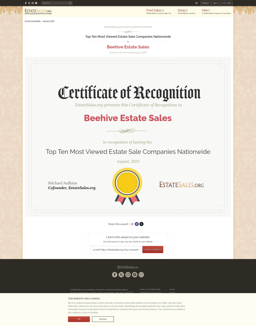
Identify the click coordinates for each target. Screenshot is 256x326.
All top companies (33, 21)
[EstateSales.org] (38, 11)
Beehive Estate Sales (128, 46)
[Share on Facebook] (137, 224)
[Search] (70, 3)
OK (78, 319)
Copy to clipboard (153, 249)
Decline (103, 319)
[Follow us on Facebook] (26, 3)
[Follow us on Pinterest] (36, 3)
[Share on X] (141, 224)
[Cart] (196, 3)
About (172, 289)
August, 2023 (48, 21)
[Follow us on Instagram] (33, 3)
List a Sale (226, 3)
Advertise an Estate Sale (150, 293)
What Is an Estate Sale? (150, 289)
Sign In (216, 3)
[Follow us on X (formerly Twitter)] (29, 3)
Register (205, 3)
